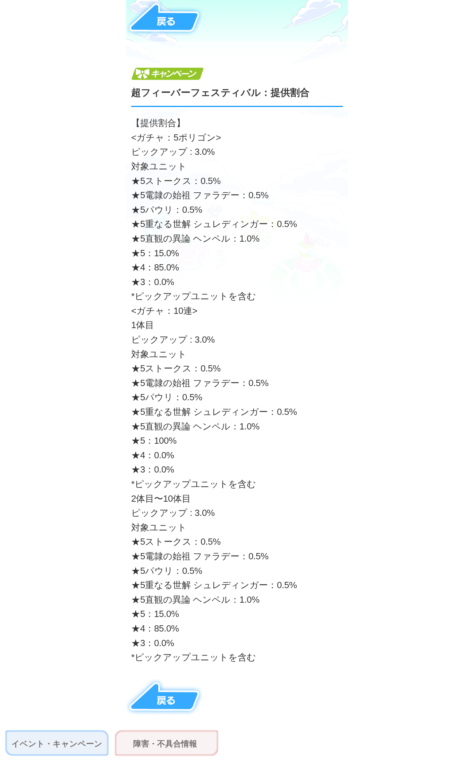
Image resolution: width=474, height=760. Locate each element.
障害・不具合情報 (165, 743)
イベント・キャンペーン (56, 743)
